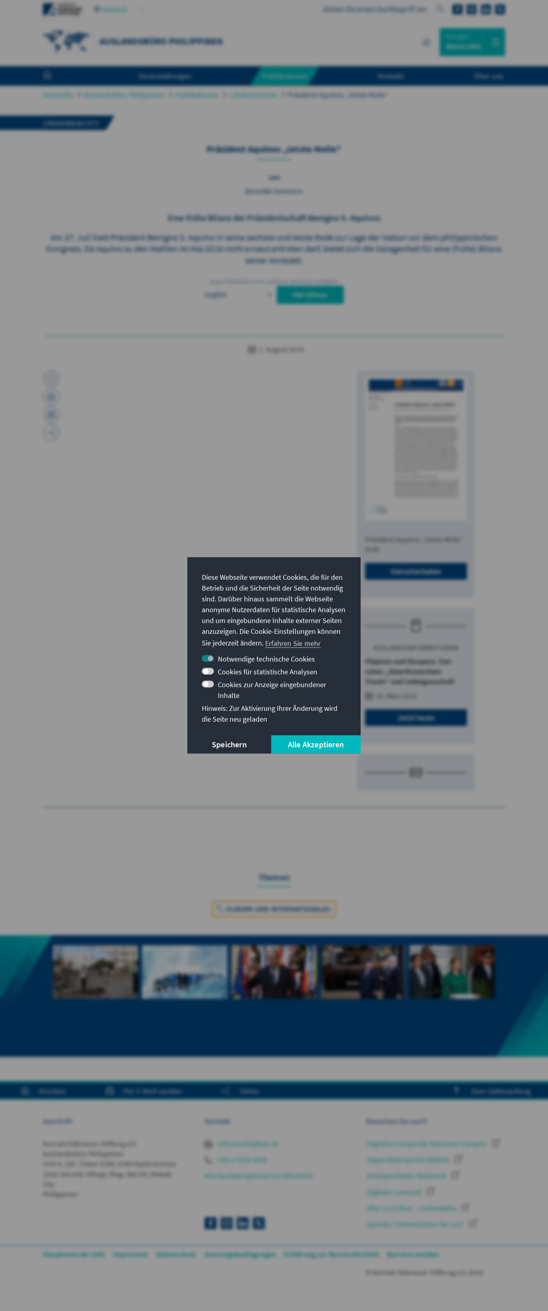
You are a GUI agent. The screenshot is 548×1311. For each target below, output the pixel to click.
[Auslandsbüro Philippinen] (67, 41)
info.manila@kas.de (247, 1143)
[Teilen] (51, 433)
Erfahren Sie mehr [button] (293, 642)
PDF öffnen (310, 294)
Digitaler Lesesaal (394, 1192)
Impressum (131, 1254)
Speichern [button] (229, 744)
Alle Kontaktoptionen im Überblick (259, 1175)
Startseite (58, 94)
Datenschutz (176, 1254)
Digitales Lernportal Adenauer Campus (427, 1143)
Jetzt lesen (416, 717)
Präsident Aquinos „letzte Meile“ (338, 94)
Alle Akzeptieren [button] (316, 744)
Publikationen (197, 94)
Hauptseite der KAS (74, 1254)
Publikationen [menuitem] (285, 76)
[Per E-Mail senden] (51, 415)
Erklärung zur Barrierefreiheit (331, 1254)
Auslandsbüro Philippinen (124, 94)
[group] (95, 996)
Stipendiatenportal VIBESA (408, 1159)
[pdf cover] (416, 448)
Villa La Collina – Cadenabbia (412, 1208)
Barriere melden (413, 1254)
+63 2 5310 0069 (241, 1159)
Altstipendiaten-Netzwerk (407, 1175)
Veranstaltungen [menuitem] (165, 76)
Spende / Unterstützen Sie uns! (415, 1224)
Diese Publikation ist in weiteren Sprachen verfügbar (274, 281)
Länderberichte (253, 94)
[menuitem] (55, 76)
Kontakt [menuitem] (390, 76)
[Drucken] (51, 396)
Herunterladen (416, 571)
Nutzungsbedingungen (240, 1254)
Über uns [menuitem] (488, 76)
